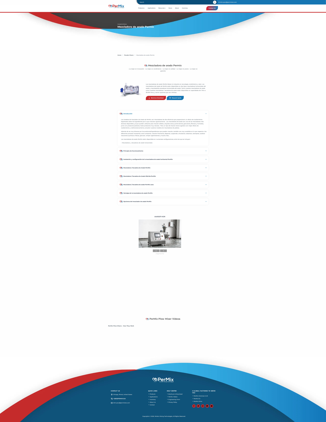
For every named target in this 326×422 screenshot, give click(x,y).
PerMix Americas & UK (200, 396)
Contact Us (212, 8)
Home (119, 55)
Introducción (127, 113)
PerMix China (197, 401)
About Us (152, 402)
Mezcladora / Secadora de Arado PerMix (136, 168)
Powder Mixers (129, 55)
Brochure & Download (175, 394)
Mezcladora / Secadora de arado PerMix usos (138, 184)
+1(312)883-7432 (163, 302)
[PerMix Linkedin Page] (207, 406)
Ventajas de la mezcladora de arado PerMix (138, 193)
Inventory (185, 8)
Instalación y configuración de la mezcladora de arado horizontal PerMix (148, 159)
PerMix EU (196, 398)
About (177, 8)
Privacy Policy (172, 402)
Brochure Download (157, 98)
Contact (152, 405)
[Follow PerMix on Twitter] (198, 406)
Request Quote (176, 98)
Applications (151, 8)
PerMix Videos (172, 397)
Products (141, 8)
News (170, 8)
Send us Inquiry (190, 296)
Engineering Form (174, 399)
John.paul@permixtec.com (228, 2)
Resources (161, 8)
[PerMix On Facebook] (194, 406)
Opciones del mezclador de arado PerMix (137, 201)
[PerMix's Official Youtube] (211, 406)
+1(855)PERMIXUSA (163, 296)
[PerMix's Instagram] (202, 406)
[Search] (215, 2)
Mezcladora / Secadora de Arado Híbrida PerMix (139, 176)
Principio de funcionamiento (133, 151)
